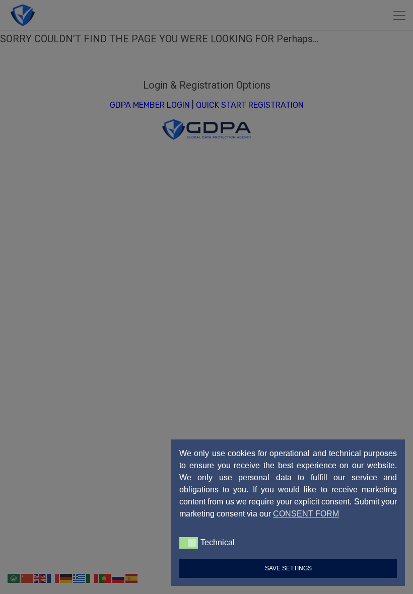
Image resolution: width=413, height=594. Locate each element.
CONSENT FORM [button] (306, 513)
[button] (188, 542)
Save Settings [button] (288, 568)
